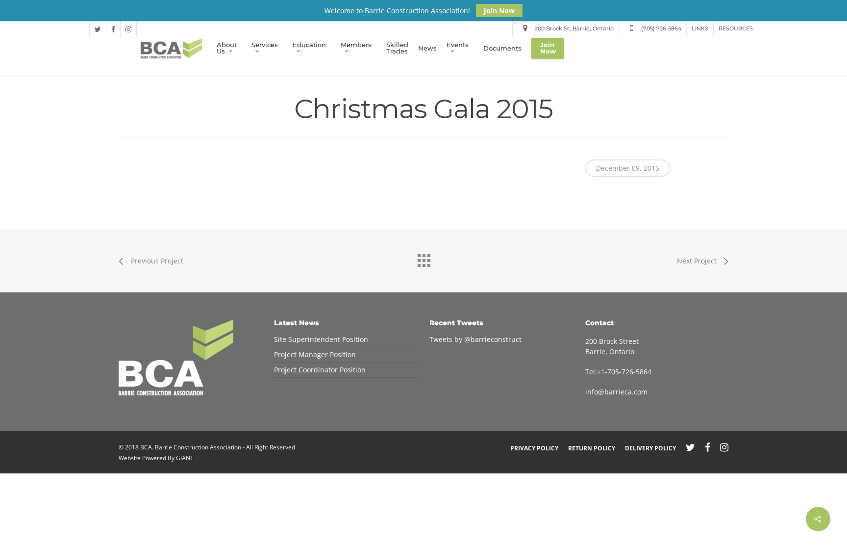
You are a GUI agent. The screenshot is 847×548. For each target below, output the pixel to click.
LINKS (700, 28)
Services (264, 45)
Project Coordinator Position (320, 369)
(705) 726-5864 (660, 28)
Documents (502, 49)
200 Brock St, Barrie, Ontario (573, 28)
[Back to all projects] (423, 258)
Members (356, 45)
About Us (227, 48)
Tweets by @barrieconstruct (475, 339)
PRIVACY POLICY (534, 448)
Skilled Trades (397, 48)
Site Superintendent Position (321, 339)
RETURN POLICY (591, 448)
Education (309, 45)
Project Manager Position (315, 354)
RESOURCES (736, 28)
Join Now (499, 10)
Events (458, 45)
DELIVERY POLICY (650, 448)
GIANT (185, 458)
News (427, 49)
